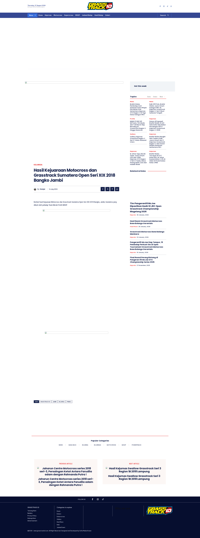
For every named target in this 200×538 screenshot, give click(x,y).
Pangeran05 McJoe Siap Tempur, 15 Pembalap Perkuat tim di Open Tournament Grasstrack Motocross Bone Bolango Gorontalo (146, 245)
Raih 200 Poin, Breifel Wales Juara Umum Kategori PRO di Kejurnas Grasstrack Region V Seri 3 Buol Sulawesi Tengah (157, 108)
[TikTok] (167, 6)
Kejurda (38, 165)
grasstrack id (45, 401)
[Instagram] (163, 6)
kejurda (62, 401)
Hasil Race (134, 226)
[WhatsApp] (171, 6)
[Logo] (100, 6)
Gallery (132, 134)
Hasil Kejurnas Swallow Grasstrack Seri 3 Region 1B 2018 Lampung (134, 478)
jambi (55, 401)
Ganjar (42, 189)
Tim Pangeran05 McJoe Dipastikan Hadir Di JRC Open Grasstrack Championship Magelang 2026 (145, 207)
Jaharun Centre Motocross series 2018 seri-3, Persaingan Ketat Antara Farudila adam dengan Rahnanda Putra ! (65, 482)
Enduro (155, 97)
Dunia (149, 97)
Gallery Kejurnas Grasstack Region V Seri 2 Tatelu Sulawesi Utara (138, 139)
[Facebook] (160, 6)
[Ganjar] (35, 189)
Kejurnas (152, 118)
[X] (107, 189)
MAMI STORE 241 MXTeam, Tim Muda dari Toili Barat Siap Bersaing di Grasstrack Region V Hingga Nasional (138, 125)
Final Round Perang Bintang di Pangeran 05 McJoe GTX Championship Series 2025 (144, 259)
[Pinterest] (112, 189)
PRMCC (69, 401)
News (132, 101)
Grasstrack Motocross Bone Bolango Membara (147, 232)
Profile (132, 118)
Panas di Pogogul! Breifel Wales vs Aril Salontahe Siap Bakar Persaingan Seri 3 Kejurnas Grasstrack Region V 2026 (157, 125)
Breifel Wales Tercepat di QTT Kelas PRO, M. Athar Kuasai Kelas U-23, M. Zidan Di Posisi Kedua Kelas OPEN (157, 158)
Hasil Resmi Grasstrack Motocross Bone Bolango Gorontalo (146, 222)
